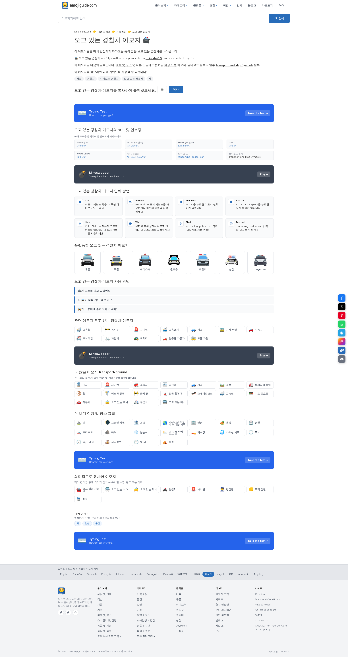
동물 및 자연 (104, 625)
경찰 (79, 78)
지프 (196, 329)
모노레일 (84, 338)
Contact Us (261, 620)
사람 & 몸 (142, 594)
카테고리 (180, 5)
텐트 (168, 442)
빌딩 (196, 422)
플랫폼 (198, 5)
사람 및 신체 (104, 594)
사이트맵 (273, 651)
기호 (99, 609)
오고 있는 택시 (116, 402)
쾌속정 (198, 432)
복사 (176, 89)
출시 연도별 (222, 604)
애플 (178, 594)
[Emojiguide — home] (79, 5)
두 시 (254, 432)
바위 (110, 432)
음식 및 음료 (104, 630)
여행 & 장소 (143, 615)
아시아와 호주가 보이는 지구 (173, 423)
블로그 (252, 5)
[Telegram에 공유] (341, 332)
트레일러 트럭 (259, 384)
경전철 (169, 384)
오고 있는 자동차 (87, 490)
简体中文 (182, 574)
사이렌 (141, 329)
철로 (225, 384)
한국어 (208, 574)
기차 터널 (228, 329)
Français (106, 574)
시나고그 (113, 442)
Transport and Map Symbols (245, 156)
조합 (213, 5)
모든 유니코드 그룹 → (109, 636)
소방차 (141, 384)
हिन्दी (231, 574)
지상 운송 (121, 31)
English (64, 574)
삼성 (178, 620)
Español (77, 574)
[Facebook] (61, 612)
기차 (82, 384)
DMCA (258, 615)
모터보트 (84, 432)
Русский (168, 574)
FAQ (281, 5)
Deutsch (92, 574)
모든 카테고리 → (146, 636)
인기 (239, 5)
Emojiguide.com (83, 31)
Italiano (120, 574)
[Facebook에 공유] (341, 298)
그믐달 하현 (115, 422)
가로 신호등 (258, 393)
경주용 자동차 (173, 338)
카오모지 (267, 5)
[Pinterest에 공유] (341, 315)
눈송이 (141, 432)
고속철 (83, 329)
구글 (178, 599)
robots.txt (285, 651)
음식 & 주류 (143, 630)
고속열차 (170, 329)
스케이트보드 (202, 393)
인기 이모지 (222, 615)
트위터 (180, 615)
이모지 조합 (222, 594)
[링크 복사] (341, 350)
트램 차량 (199, 338)
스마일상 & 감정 (146, 620)
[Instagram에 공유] (341, 341)
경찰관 (227, 489)
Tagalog (258, 574)
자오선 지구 (229, 432)
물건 (139, 599)
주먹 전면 (257, 489)
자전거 (112, 338)
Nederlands (135, 574)
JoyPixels (181, 625)
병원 (254, 422)
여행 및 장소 (104, 31)
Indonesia (243, 574)
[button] (97, 144)
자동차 (255, 329)
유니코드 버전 (223, 609)
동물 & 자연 (143, 625)
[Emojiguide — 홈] (61, 591)
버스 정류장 (115, 393)
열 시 (140, 442)
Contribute (261, 594)
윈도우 (180, 609)
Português (153, 574)
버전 (227, 5)
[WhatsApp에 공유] (341, 324)
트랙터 (141, 338)
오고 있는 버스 (173, 402)
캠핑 (225, 422)
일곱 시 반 (85, 442)
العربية (220, 574)
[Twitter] (68, 612)
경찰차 (169, 489)
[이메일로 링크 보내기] (341, 359)
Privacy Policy (262, 604)
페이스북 (181, 604)
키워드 (219, 599)
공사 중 (112, 329)
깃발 (99, 599)
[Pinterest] (75, 612)
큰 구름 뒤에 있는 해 (172, 433)
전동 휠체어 (172, 393)
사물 (99, 604)
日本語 (196, 574)
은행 (139, 422)
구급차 (141, 402)
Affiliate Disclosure (265, 609)
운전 (97, 523)
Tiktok (179, 630)
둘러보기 (161, 5)
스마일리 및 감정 (107, 620)
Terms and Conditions (267, 599)
